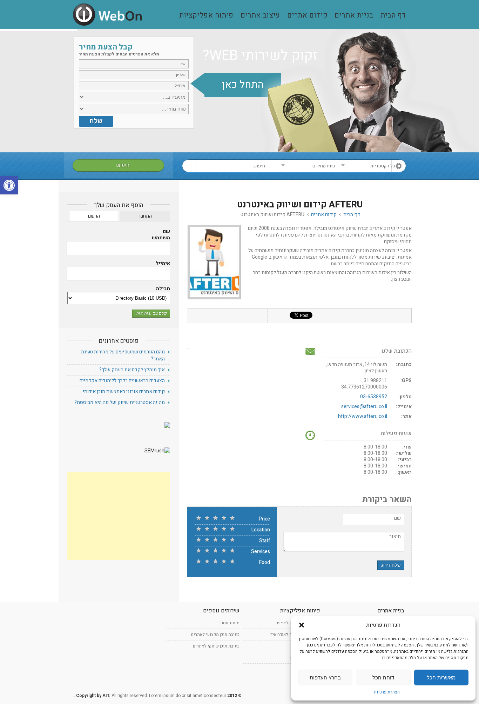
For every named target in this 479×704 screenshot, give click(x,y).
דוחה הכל (383, 677)
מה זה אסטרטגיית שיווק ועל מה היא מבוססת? (119, 402)
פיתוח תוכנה (309, 646)
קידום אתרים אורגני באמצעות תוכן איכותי (124, 391)
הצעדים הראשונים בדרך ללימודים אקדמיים (122, 380)
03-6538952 (373, 396)
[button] (9, 185)
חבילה (163, 289)
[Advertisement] (118, 516)
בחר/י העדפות (325, 677)
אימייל (163, 263)
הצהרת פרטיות (387, 692)
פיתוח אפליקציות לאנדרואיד (295, 634)
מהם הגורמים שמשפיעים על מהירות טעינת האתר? (123, 355)
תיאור (395, 536)
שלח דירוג (390, 565)
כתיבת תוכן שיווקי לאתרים (216, 646)
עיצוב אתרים (260, 15)
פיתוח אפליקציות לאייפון (298, 623)
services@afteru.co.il (364, 406)
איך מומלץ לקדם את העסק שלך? (132, 369)
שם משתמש (161, 234)
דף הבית (393, 15)
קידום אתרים (307, 15)
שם (397, 518)
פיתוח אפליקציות (206, 15)
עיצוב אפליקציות (305, 658)
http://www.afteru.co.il (362, 416)
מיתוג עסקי (229, 623)
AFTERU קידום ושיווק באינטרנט (300, 204)
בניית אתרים (354, 15)
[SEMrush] (157, 450)
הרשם (94, 216)
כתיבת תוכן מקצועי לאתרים (215, 634)
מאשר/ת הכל (441, 677)
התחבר (145, 216)
